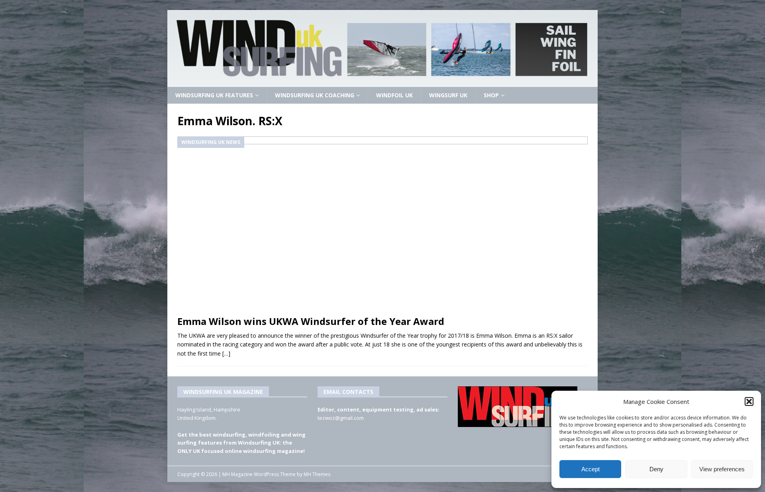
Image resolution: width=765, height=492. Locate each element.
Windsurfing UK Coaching (314, 95)
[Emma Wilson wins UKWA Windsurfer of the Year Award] (382, 223)
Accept (590, 469)
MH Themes (317, 474)
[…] (226, 353)
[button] (749, 401)
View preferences (722, 469)
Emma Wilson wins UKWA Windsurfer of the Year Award (310, 321)
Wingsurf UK (448, 95)
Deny (656, 469)
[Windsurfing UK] (382, 82)
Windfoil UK (394, 95)
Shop (491, 95)
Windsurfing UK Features (214, 95)
